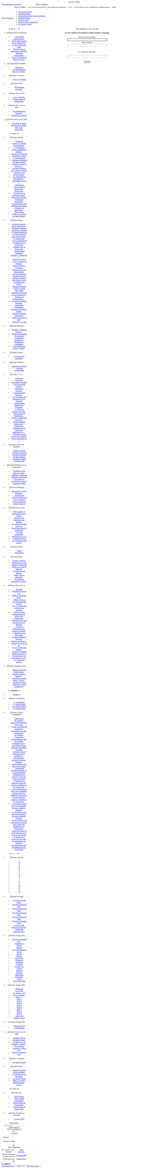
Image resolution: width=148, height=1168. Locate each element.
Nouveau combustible (18, 533)
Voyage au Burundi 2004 (19, 910)
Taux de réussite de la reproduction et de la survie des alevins (18, 833)
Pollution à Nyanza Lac (19, 592)
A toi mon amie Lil (19, 502)
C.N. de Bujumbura (19, 950)
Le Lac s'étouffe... (19, 97)
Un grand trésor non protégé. (19, 542)
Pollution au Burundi (19, 475)
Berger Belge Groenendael (19, 1100)
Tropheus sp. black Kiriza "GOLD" (19, 679)
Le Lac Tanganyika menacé (19, 649)
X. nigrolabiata (19, 702)
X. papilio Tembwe (19, 706)
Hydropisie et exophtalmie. (19, 343)
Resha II (19, 971)
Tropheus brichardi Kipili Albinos (19, 671)
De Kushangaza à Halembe (19, 112)
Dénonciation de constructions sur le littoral (19, 514)
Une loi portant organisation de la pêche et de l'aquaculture (18, 615)
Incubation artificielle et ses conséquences (19, 294)
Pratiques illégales (19, 287)
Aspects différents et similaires (19, 151)
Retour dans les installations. (19, 415)
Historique (19, 141)
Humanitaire (19, 553)
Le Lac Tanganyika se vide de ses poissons (19, 608)
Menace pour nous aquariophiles (19, 271)
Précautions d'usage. (19, 198)
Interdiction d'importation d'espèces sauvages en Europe (19, 308)
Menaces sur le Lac (19, 654)
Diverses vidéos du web (19, 1054)
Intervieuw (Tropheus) (19, 379)
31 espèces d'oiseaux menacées (19, 302)
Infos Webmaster (14, 1147)
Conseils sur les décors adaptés (19, 174)
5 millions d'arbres (19, 539)
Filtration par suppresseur (19, 209)
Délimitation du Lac (19, 537)
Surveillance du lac (19, 280)
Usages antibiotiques (19, 241)
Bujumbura (19, 944)
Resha (19, 946)
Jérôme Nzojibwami (19, 498)
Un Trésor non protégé (19, 661)
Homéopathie (19, 370)
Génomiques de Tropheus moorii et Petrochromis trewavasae (19, 722)
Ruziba (19, 954)
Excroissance (19, 336)
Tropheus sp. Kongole (19, 390)
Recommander (21, 1155)
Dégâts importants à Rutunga (19, 638)
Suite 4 (19, 1003)
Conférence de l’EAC (19, 283)
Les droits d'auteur (19, 1062)
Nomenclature (19, 251)
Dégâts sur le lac (19, 600)
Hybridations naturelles (19, 88)
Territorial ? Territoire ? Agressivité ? (19, 255)
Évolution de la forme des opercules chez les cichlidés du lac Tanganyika (18, 784)
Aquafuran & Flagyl (19, 366)
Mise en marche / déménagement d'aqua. (19, 1083)
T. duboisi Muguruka (19, 232)
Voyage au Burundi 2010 (19, 922)
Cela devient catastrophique (19, 38)
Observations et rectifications (19, 100)
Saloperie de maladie (19, 334)
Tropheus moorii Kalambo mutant (19, 1039)
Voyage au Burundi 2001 (19, 906)
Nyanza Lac (19, 966)
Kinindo (19, 973)
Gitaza (19, 979)
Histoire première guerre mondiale (19, 1071)
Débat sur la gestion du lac (19, 597)
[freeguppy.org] (8, 1166)
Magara (19, 956)
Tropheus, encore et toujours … (19, 165)
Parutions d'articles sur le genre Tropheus (19, 169)
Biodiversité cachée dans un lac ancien (19, 765)
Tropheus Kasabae (19, 459)
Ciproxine (19, 368)
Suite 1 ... (19, 997)
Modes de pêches (19, 259)
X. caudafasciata (19, 709)
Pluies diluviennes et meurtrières (19, 529)
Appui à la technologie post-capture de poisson (19, 629)
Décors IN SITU (19, 266)
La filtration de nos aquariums (19, 1075)
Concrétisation (19, 1028)
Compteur (14, 1133)
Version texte (21, 1159)
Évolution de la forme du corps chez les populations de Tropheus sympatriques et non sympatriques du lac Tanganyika (18, 843)
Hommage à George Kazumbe (19, 492)
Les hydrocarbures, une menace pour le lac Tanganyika (19, 237)
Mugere (19, 948)
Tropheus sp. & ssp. (19, 322)
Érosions (19, 589)
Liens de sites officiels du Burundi (19, 926)
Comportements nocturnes (19, 394)
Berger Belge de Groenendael (19, 1104)
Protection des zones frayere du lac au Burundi (19, 623)
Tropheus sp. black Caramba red (19, 686)
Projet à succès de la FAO (19, 319)
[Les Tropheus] (53, 4)
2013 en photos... (19, 995)
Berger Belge (19, 1097)
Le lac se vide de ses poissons (19, 263)
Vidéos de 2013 (19, 1018)
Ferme (19, 551)
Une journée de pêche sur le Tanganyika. (19, 189)
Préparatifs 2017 (19, 1026)
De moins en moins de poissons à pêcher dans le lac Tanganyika (18, 126)
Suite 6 (19, 1008)
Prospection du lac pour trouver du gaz (19, 657)
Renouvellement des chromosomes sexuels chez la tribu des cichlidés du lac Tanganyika (19, 824)
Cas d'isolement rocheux (19, 386)
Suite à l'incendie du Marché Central (19, 59)
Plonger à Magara (19, 561)
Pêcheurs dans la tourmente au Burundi (19, 50)
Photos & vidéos (19, 981)
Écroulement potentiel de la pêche (18, 580)
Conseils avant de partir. (19, 901)
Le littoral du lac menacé (19, 572)
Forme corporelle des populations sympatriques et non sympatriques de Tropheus (19, 731)
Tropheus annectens (19, 453)
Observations (19, 212)
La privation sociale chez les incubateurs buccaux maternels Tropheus (19, 807)
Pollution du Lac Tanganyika (19, 248)
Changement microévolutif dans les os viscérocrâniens (19, 770)
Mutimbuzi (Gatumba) (19, 976)
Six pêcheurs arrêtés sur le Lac (19, 525)
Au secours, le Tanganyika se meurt (18, 480)
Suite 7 (19, 1010)
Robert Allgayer (19, 504)
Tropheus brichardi (19, 455)
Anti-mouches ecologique (19, 357)
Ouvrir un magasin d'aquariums (19, 315)
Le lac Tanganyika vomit (19, 46)
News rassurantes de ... (19, 440)
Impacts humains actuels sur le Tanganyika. (19, 424)
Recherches (14, 1123)
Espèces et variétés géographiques (19, 144)
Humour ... (17, 694)
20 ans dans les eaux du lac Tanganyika (19, 42)
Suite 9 (19, 1014)
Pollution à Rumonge (19, 477)
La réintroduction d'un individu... (19, 178)
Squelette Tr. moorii (19, 156)
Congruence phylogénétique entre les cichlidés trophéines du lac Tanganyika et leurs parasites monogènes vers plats (18, 743)
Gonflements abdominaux (19, 339)
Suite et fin (19, 1016)
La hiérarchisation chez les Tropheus (19, 71)
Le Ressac (19, 268)
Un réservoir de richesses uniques (18, 194)
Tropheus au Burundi (19, 160)
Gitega (19, 969)
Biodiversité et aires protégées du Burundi (19, 205)
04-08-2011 (19, 958)
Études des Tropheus (19, 154)
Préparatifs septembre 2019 (19, 931)
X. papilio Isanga (19, 704)
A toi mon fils (19, 495)
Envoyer (87, 62)
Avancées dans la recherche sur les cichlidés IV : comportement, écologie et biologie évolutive (19, 757)
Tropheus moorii (19, 451)
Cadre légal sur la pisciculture (19, 634)
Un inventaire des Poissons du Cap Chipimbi (19, 399)
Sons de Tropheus (19, 79)
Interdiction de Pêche (19, 115)
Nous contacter (21, 1151)
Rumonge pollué (19, 483)
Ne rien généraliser (19, 274)
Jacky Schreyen (19, 500)
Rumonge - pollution (19, 230)
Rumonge (19, 960)
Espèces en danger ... (19, 641)
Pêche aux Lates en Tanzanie (19, 568)
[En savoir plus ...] (33, 1166)
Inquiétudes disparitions (19, 201)
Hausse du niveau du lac (19, 644)
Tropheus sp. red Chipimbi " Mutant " (18, 1043)
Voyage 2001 (19, 1119)
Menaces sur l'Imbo (19, 652)
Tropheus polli (19, 461)
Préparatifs (19, 989)
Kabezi (19, 952)
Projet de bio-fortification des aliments (19, 520)
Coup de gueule (19, 289)
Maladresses (19, 185)
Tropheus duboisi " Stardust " (19, 675)
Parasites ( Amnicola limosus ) (19, 331)
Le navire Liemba (19, 1079)
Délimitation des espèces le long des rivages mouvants (19, 777)
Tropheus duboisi (19, 457)
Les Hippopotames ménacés (19, 603)
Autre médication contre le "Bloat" (19, 347)
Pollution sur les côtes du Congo (19, 472)
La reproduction (19, 158)
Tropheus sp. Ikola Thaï (19, 1049)
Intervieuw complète (19, 382)
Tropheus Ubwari (19, 682)
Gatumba (19, 964)
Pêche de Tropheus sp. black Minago (19, 215)
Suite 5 (19, 1006)
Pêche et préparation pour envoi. (19, 419)
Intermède (19, 962)
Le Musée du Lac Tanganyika (19, 244)
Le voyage (19, 991)
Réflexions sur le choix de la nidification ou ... (19, 430)
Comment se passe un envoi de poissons (18, 435)
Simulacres (19, 67)
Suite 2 (19, 999)
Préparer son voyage (19, 563)
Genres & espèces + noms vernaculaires (19, 225)
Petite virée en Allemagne (19, 576)
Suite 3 (19, 1001)
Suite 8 (19, 1012)
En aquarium (19, 1046)
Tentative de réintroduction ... (19, 298)
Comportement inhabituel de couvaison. (19, 405)
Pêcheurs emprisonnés (18, 54)
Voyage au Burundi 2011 (19, 940)
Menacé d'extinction (19, 565)
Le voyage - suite (19, 993)
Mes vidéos (19, 291)
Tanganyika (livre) (19, 276)
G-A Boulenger (19, 148)
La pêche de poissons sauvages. (19, 411)
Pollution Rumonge (19, 228)
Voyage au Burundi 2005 (19, 914)
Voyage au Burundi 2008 (19, 918)
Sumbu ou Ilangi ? (19, 278)
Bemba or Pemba (19, 162)
